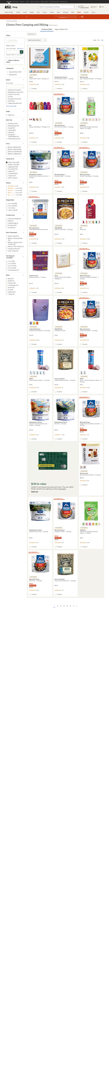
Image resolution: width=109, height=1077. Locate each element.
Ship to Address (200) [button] (12, 61)
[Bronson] (46, 71)
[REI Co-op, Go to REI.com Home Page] (8, 7)
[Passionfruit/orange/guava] (91, 71)
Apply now (34, 491)
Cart (103, 6)
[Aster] (43, 71)
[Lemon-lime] (83, 119)
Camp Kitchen (13, 72)
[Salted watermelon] (96, 222)
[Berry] (30, 323)
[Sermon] (37, 71)
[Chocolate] (84, 467)
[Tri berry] (37, 372)
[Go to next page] (76, 605)
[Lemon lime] (34, 372)
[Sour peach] (86, 222)
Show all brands (11, 106)
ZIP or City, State (11, 48)
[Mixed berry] (86, 119)
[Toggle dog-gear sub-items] (7, 75)
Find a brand (9, 83)
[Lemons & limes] (81, 71)
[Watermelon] (96, 119)
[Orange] (89, 119)
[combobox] (57, 7)
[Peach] (93, 119)
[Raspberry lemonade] (83, 222)
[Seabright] (40, 71)
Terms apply (62, 489)
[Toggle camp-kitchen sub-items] (7, 72)
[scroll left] (81, 119)
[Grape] (43, 372)
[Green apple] (99, 119)
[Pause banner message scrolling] (82, 16)
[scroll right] (101, 119)
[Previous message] (27, 16)
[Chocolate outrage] (34, 119)
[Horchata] (81, 467)
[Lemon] (34, 323)
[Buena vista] (34, 71)
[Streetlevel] (30, 71)
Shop (14, 7)
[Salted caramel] (37, 119)
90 (102, 40)
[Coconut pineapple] (99, 524)
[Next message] (80, 16)
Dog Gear (12, 74)
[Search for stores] (21, 52)
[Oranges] (87, 71)
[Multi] (30, 119)
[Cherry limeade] (81, 372)
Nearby (21, 48)
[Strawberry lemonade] (84, 71)
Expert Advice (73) (61, 29)
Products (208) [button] (46, 29)
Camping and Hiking (11, 21)
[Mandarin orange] (37, 323)
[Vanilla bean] (40, 119)
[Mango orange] (84, 372)
